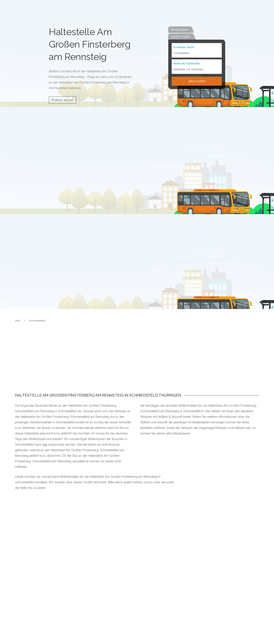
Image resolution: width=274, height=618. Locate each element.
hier (45, 444)
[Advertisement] (137, 361)
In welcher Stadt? (184, 47)
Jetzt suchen (197, 81)
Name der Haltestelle (186, 63)
